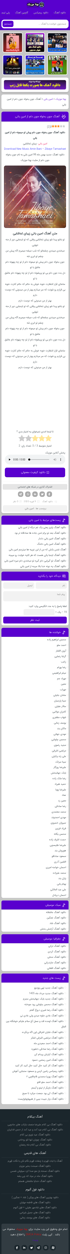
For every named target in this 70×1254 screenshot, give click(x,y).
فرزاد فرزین (60, 828)
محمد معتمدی (59, 812)
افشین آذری (60, 862)
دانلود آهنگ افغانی (56, 968)
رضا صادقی (60, 806)
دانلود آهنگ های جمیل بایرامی (35, 1213)
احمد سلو (61, 645)
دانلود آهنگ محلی (56, 957)
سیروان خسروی (58, 823)
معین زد (62, 801)
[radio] (48, 439)
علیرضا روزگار (59, 767)
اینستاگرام (45, 1247)
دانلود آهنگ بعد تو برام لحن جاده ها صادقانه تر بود (40, 533)
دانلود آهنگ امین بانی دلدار (52, 539)
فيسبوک (17, 1247)
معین (63, 684)
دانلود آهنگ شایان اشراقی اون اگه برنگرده (43, 1032)
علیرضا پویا (60, 790)
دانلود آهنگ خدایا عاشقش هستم (35, 1181)
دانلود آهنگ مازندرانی (55, 963)
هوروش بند (60, 851)
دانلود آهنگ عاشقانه (56, 912)
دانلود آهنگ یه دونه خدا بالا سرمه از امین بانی (43, 566)
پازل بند (62, 878)
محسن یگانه (60, 834)
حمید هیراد (60, 784)
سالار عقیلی (60, 706)
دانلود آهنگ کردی (57, 952)
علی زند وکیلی (59, 756)
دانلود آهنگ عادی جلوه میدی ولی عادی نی (42, 1016)
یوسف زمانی (60, 723)
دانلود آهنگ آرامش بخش (53, 929)
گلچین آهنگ (21, 13)
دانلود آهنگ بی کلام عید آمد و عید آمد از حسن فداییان (35, 1130)
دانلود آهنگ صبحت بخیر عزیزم (35, 1166)
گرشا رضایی (60, 656)
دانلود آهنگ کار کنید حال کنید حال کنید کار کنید (39, 1066)
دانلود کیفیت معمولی (33, 472)
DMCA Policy (33, 1234)
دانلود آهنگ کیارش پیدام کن (49, 1054)
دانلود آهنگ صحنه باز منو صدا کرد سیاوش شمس (35, 1171)
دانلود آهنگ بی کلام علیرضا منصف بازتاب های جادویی (35, 1124)
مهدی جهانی (59, 734)
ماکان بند (61, 728)
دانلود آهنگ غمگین (56, 918)
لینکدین (35, 494)
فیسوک (49, 494)
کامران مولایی (59, 712)
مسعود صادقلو (59, 856)
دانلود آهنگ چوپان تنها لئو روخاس (35, 1140)
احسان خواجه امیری (56, 867)
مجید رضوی (60, 745)
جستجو (8, 24)
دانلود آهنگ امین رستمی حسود (48, 1060)
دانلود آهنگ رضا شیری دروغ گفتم (47, 1010)
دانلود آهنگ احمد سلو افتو (50, 1082)
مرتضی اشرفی (59, 751)
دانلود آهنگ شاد (58, 923)
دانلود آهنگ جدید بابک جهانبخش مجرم (43, 999)
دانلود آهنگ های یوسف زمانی (35, 1218)
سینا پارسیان (60, 701)
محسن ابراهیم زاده (56, 640)
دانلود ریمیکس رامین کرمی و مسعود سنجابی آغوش (38, 1071)
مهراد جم (61, 678)
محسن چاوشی (58, 739)
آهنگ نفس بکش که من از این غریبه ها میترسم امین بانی (37, 550)
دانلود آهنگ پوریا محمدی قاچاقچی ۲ (45, 1077)
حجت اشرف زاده (57, 840)
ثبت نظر (35, 620)
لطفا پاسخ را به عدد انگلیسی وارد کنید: (47, 606)
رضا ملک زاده (59, 778)
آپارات (53, 1247)
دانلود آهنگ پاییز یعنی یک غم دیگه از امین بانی (42, 527)
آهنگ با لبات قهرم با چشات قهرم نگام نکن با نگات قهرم (35, 1161)
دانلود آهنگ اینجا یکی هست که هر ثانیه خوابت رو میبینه (37, 555)
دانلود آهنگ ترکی (57, 946)
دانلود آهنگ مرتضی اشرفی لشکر (47, 1038)
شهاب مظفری (59, 717)
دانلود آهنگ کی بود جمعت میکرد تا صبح (43, 1093)
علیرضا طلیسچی (58, 845)
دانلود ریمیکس (41, 13)
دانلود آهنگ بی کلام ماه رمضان (35, 1145)
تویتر (42, 494)
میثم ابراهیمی (59, 673)
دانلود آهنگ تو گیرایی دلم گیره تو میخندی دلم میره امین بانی (35, 561)
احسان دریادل (59, 895)
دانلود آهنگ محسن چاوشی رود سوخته (44, 1004)
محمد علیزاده (59, 873)
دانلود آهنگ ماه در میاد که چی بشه (35, 1176)
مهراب (63, 689)
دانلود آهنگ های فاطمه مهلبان (35, 1202)
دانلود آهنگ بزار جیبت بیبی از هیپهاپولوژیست (41, 1099)
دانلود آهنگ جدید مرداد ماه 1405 (46, 993)
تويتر (31, 1247)
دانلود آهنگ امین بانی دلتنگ (51, 544)
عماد (64, 795)
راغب (63, 662)
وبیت (35, 1240)
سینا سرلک (60, 762)
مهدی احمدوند (58, 817)
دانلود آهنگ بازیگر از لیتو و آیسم (47, 1088)
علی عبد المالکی (58, 889)
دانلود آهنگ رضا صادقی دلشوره (47, 1049)
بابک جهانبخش (58, 773)
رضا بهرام (61, 667)
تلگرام (20, 494)
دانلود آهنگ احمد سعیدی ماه (49, 1043)
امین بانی (48, 99)
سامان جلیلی (59, 695)
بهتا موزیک (60, 99)
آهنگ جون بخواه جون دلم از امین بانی (37, 116)
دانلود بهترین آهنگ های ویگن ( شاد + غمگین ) (35, 1197)
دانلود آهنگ (60, 13)
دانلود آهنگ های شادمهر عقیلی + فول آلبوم (35, 1207)
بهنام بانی (61, 884)
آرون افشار (61, 651)
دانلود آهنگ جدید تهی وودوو (49, 988)
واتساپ (28, 494)
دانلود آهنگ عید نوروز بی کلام (35, 1135)
